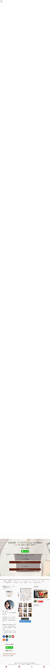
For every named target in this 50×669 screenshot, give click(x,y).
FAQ (21, 582)
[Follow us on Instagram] (7, 639)
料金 (43, 580)
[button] (25, 562)
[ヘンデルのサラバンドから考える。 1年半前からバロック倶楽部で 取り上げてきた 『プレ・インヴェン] (25, 610)
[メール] (10, 636)
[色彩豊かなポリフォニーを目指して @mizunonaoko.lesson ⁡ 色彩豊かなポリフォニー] (25, 605)
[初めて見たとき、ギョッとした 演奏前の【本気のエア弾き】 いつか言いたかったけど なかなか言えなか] (20, 605)
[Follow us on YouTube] (13, 636)
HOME (5, 580)
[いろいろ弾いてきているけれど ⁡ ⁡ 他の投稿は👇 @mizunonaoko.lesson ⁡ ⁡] (25, 614)
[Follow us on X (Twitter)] (7, 636)
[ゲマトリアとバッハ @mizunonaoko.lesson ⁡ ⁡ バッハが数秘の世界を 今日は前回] (30, 614)
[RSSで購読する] (4, 639)
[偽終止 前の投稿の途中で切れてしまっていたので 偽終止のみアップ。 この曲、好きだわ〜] (30, 610)
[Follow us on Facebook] (4, 636)
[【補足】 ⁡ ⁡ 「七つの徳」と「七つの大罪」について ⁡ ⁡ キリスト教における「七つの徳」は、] (30, 605)
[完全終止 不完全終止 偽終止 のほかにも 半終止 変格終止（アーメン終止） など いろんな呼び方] (20, 614)
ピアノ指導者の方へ (8, 582)
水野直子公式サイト (38, 582)
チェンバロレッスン (26, 580)
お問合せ (25, 582)
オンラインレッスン (36, 580)
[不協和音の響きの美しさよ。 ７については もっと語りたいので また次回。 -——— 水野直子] (20, 610)
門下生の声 (16, 582)
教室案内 (10, 580)
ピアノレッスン (17, 580)
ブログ (30, 582)
